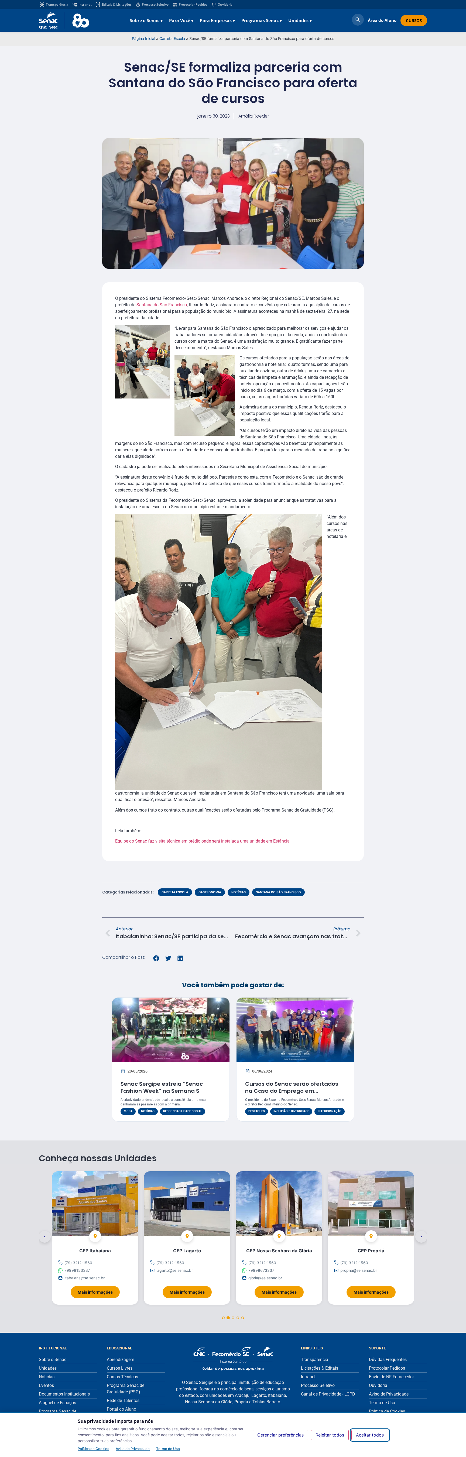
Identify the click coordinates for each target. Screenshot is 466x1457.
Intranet (85, 4)
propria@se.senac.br (358, 1270)
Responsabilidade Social (182, 1111)
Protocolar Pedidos (193, 4)
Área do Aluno (382, 20)
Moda (128, 1111)
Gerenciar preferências (280, 1435)
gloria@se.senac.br (265, 1278)
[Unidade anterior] (45, 1236)
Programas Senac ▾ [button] (261, 20)
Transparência (57, 4)
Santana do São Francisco (161, 304)
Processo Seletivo (155, 4)
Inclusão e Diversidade (291, 1111)
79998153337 (77, 1270)
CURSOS (414, 20)
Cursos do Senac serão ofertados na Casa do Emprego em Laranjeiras (291, 1091)
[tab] (223, 1318)
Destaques (256, 1111)
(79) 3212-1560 (78, 1262)
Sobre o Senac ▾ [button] (146, 20)
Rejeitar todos (330, 1435)
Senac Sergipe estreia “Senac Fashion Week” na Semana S (162, 1087)
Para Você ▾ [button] (181, 20)
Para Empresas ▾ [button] (217, 20)
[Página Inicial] (233, 1358)
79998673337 (261, 1270)
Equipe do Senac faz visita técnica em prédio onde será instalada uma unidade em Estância (202, 841)
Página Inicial (143, 38)
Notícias (238, 892)
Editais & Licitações (117, 4)
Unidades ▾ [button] (300, 20)
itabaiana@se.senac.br (84, 1278)
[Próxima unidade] (421, 1236)
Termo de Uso (168, 1448)
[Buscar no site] (358, 20)
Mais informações (99, 1290)
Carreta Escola (172, 38)
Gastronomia (209, 892)
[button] (156, 958)
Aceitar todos (370, 1435)
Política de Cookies (93, 1448)
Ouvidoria (225, 4)
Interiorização (329, 1111)
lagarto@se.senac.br (174, 1270)
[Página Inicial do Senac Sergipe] (64, 20)
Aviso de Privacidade (133, 1448)
